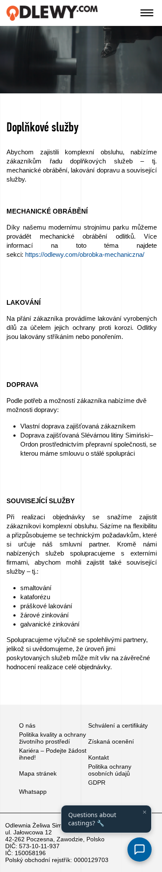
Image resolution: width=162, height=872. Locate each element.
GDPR (96, 782)
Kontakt (98, 757)
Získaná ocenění (111, 741)
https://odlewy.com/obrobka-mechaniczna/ (84, 254)
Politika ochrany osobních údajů (109, 770)
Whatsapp (33, 791)
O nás (27, 725)
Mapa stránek (38, 773)
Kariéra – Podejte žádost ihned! (52, 754)
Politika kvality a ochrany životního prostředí (52, 738)
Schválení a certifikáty (118, 725)
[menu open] (147, 13)
